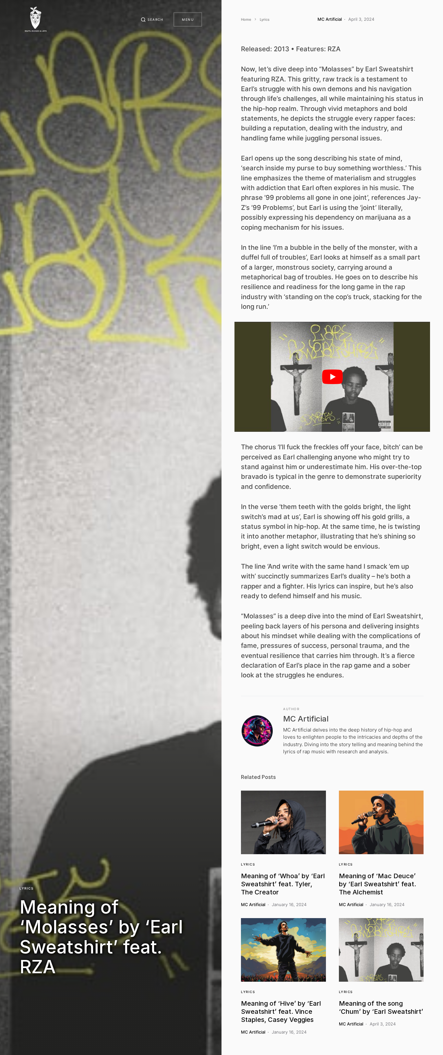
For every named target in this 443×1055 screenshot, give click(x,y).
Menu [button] (188, 19)
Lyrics (26, 888)
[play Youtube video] (332, 377)
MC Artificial (306, 718)
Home (246, 19)
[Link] (283, 822)
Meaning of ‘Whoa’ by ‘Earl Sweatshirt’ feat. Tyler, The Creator (283, 884)
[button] (152, 19)
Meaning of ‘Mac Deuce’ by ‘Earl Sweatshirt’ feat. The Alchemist (377, 884)
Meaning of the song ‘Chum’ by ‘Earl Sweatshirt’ (381, 1007)
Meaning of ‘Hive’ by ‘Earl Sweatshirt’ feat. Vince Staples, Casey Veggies (281, 1012)
